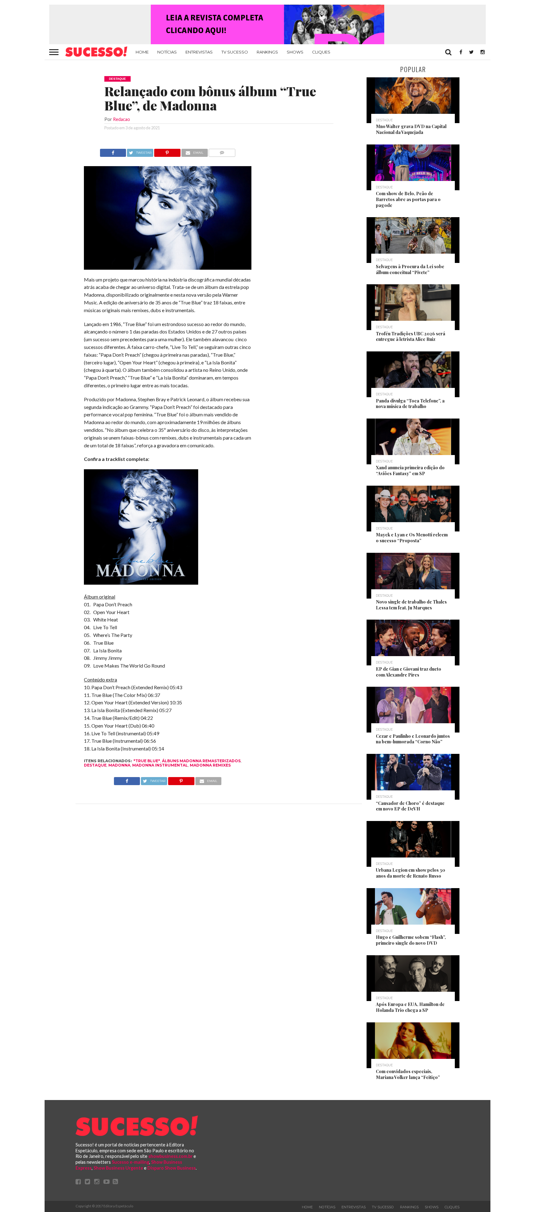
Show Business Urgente (118, 1168)
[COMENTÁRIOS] (222, 151)
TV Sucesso (234, 51)
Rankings (267, 51)
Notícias (167, 51)
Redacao (121, 119)
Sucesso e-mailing (130, 1162)
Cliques (321, 51)
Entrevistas (199, 51)
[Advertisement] (307, 241)
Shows (295, 51)
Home (142, 51)
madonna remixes (210, 765)
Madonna (119, 765)
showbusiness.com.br (170, 1156)
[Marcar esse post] (167, 151)
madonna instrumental (160, 765)
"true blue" (146, 761)
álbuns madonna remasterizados (201, 761)
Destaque (95, 765)
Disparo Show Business (171, 1168)
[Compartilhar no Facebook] (113, 151)
